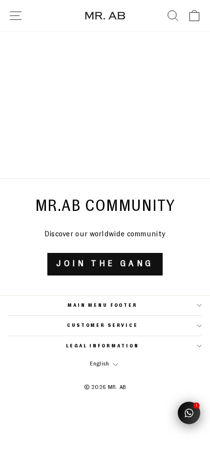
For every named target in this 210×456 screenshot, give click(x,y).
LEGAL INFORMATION (102, 345)
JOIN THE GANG (104, 263)
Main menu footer (102, 305)
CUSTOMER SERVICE (102, 325)
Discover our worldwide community (105, 234)
